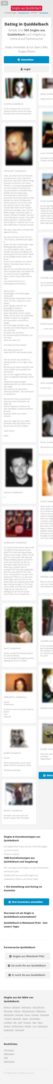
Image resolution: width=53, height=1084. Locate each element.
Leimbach (8, 1022)
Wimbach (16, 1007)
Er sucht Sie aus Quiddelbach (28, 974)
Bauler (25, 1018)
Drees (27, 1015)
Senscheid (19, 1030)
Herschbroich (38, 1007)
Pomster (27, 1022)
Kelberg (7, 1026)
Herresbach (35, 1018)
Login (27, 69)
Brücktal (8, 1018)
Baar (35, 1022)
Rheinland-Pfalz (23, 13)
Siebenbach (43, 1026)
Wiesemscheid (28, 1011)
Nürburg (7, 1007)
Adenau (17, 1011)
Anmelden (27, 59)
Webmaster (9, 1054)
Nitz (15, 1022)
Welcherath (9, 1015)
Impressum (9, 1050)
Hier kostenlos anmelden (27, 901)
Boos (40, 1022)
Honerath (19, 1015)
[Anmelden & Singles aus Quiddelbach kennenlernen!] (19, 99)
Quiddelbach (43, 13)
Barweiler (17, 1018)
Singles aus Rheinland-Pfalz (28, 956)
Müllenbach (41, 1011)
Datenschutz (9, 1061)
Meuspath (8, 1011)
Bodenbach (9, 1030)
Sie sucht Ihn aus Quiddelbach (28, 965)
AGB (6, 1057)
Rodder (28, 1026)
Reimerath (44, 1015)
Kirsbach (35, 1015)
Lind (34, 1026)
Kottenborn (26, 1007)
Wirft (20, 1022)
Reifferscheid (17, 1026)
